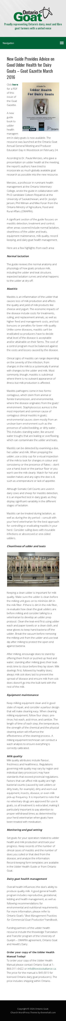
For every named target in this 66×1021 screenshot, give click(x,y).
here (15, 84)
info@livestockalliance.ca (42, 968)
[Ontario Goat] (33, 18)
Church (14, 1012)
